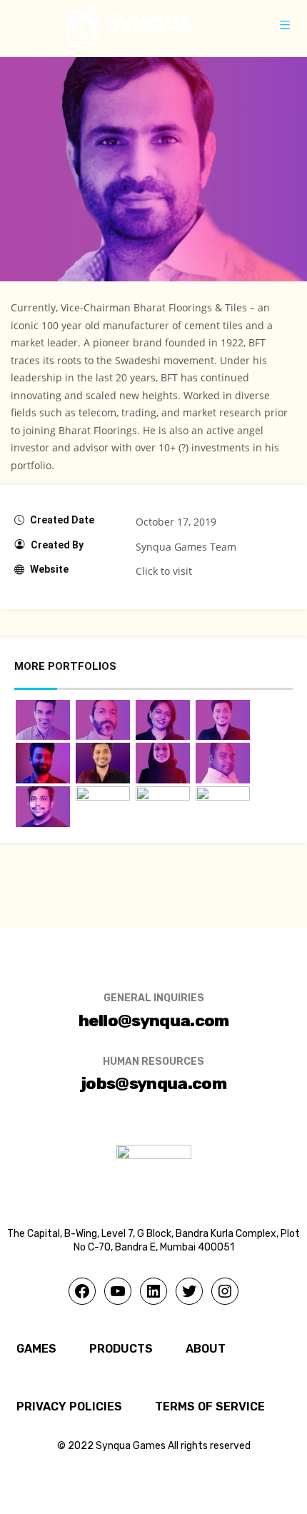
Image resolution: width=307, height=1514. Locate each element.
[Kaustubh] (103, 806)
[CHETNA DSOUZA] (163, 720)
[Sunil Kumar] (43, 806)
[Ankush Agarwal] (223, 806)
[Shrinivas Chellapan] (223, 763)
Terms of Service (210, 1406)
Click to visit (164, 571)
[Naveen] (163, 806)
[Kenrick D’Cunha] (103, 763)
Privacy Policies (69, 1406)
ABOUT (206, 1348)
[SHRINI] (43, 763)
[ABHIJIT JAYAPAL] (43, 720)
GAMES (36, 1348)
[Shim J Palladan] (103, 720)
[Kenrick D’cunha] (223, 720)
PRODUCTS (121, 1348)
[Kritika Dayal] (163, 763)
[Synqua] (131, 24)
